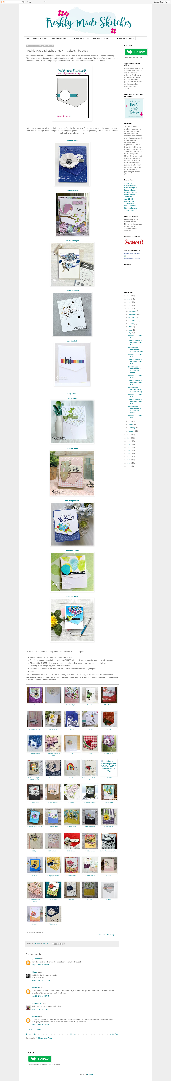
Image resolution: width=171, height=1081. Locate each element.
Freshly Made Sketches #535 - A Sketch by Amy (135, 390)
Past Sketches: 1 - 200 (60, 38)
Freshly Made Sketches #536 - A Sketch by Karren (135, 370)
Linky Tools (101, 935)
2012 (129, 463)
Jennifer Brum (72, 141)
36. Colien (34, 875)
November (133, 314)
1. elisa (34, 705)
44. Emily (89, 899)
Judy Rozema (72, 448)
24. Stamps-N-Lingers (90, 802)
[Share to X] (58, 944)
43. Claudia (71, 899)
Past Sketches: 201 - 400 (80, 38)
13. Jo (71, 753)
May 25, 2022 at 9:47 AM (41, 965)
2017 (129, 447)
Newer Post (30, 1034)
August (131, 324)
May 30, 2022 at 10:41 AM (41, 1009)
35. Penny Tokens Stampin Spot (108, 851)
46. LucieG (34, 924)
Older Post (114, 1034)
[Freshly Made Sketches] (125, 256)
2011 (129, 466)
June (131, 330)
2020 (129, 438)
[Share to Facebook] (61, 944)
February (132, 428)
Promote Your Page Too (132, 258)
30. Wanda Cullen (108, 826)
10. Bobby (108, 729)
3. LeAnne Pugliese (71, 705)
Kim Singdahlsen (72, 501)
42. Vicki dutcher (52, 899)
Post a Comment (35, 1029)
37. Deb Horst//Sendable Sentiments (53, 876)
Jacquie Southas (72, 551)
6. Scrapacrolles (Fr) (34, 729)
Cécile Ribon (72, 398)
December (133, 311)
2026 (129, 296)
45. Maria (108, 899)
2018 (129, 444)
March (131, 425)
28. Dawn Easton (71, 826)
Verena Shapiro (130, 206)
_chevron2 (36, 959)
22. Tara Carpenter (53, 802)
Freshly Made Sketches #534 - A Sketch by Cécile (135, 409)
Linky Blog (110, 935)
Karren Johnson (72, 291)
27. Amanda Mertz (53, 826)
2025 (129, 299)
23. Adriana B (71, 802)
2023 (129, 305)
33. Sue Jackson (71, 851)
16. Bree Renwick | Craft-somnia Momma (34, 778)
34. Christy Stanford (90, 851)
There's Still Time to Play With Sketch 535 (135, 383)
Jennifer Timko (72, 597)
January (132, 431)
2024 (129, 302)
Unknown (35, 988)
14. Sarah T (90, 753)
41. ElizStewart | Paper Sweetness (34, 900)
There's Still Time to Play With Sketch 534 (135, 402)
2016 (129, 450)
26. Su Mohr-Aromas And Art (34, 826)
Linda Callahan (72, 191)
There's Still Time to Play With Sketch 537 (135, 343)
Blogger (90, 1075)
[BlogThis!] (56, 944)
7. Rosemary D (53, 729)
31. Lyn (34, 851)
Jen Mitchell (72, 341)
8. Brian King (71, 729)
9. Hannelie (90, 729)
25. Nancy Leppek (108, 802)
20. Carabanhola (108, 777)
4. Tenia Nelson (90, 705)
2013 (129, 460)
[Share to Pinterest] (63, 944)
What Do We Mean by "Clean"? (37, 38)
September (133, 321)
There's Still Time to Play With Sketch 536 (135, 362)
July (130, 327)
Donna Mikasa (129, 194)
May (130, 333)
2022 (129, 308)
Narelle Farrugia (72, 241)
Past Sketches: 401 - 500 (102, 38)
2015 (129, 454)
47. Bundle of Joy (52, 924)
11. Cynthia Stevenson (34, 753)
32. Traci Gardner (52, 851)
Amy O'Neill (72, 393)
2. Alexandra (53, 705)
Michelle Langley (130, 192)
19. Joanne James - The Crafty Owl (89, 778)
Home (72, 1034)
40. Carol (108, 875)
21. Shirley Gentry (34, 802)
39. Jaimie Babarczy (90, 875)
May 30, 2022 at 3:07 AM (41, 996)
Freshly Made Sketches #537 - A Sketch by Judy (135, 350)
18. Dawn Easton (71, 778)
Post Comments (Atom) (44, 1038)
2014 (129, 457)
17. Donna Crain (53, 778)
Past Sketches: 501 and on (124, 38)
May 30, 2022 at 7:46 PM (41, 1025)
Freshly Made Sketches (132, 253)
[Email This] (53, 944)
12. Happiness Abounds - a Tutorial (53, 754)
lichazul (34, 972)
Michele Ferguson (130, 188)
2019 (129, 441)
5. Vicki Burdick (108, 705)
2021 (129, 435)
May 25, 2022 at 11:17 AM (41, 980)
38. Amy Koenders (71, 875)
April (130, 422)
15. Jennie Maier (108, 753)
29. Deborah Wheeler (89, 826)
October (132, 317)
